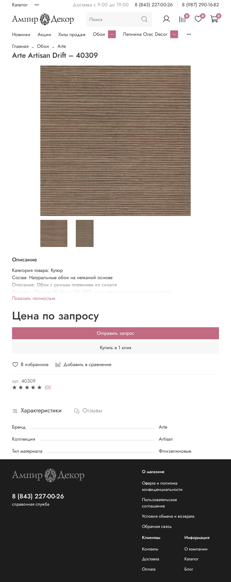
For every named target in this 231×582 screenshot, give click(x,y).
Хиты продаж (72, 34)
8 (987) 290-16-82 (200, 4)
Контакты (150, 549)
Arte (61, 46)
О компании (196, 549)
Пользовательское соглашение (159, 503)
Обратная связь (157, 526)
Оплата (149, 569)
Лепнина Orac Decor (145, 34)
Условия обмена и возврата (168, 516)
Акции (44, 34)
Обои (99, 34)
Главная (20, 46)
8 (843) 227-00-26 (154, 4)
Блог (188, 569)
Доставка (150, 559)
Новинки (21, 34)
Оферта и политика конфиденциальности (162, 486)
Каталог (20, 4)
